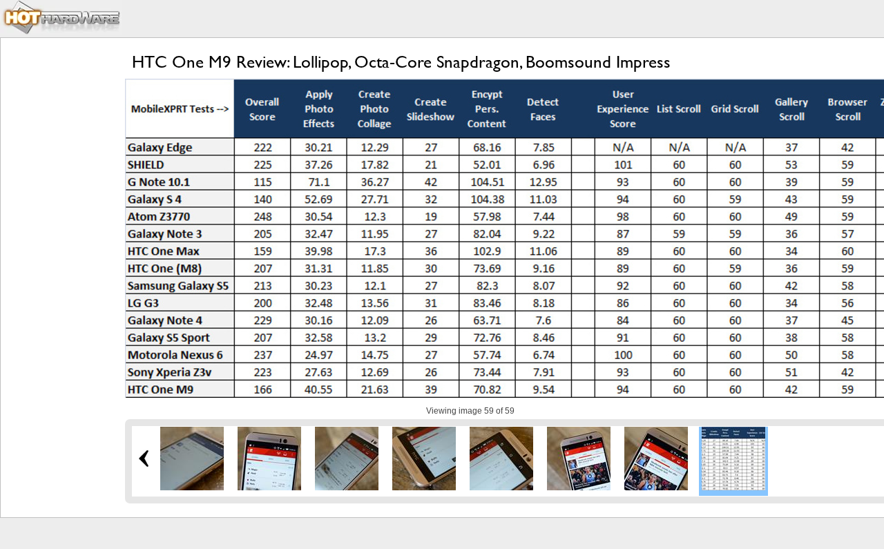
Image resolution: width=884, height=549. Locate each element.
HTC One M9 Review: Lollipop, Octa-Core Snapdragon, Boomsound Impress (401, 62)
